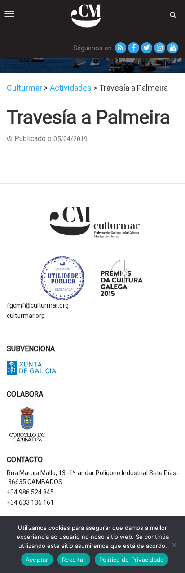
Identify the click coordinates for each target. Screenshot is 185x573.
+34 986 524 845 (30, 492)
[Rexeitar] (173, 544)
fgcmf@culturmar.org (38, 305)
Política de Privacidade (131, 559)
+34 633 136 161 (30, 502)
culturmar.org (26, 315)
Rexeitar (74, 559)
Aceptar (37, 559)
